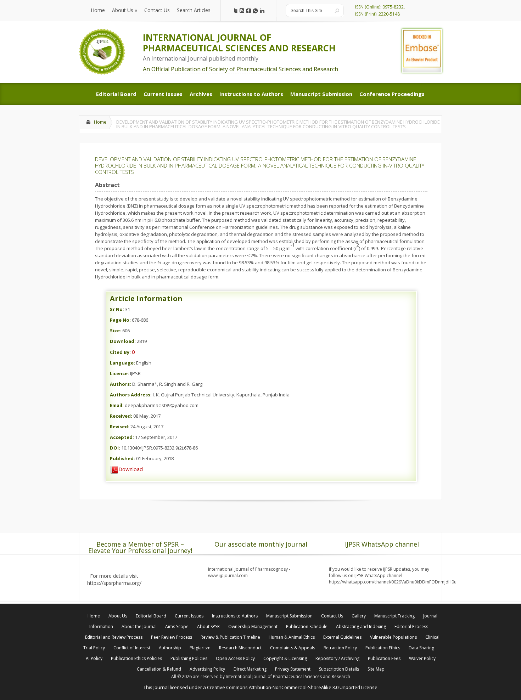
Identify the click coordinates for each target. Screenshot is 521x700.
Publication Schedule (306, 626)
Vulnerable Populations (393, 637)
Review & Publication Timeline (230, 637)
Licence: (119, 373)
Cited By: (120, 352)
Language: (122, 363)
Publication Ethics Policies (136, 658)
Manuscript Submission (289, 616)
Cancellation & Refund (159, 669)
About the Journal (139, 626)
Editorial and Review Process (113, 637)
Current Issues (189, 616)
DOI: (115, 448)
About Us (117, 616)
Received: (121, 416)
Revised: (119, 426)
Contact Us (332, 616)
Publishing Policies (188, 658)
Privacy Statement (292, 669)
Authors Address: (131, 394)
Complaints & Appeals (292, 648)
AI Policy (94, 658)
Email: (117, 405)
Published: (122, 458)
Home (100, 122)
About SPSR (208, 626)
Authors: (120, 384)
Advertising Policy (207, 669)
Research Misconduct (240, 648)
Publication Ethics (382, 648)
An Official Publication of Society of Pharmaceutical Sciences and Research (240, 69)
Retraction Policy (340, 648)
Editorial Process (411, 626)
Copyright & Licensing (285, 658)
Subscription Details (339, 669)
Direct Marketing (250, 669)
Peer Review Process (171, 637)
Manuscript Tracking (394, 616)
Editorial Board (151, 616)
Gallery (359, 616)
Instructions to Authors (235, 616)
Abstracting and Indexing (361, 626)
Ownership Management (253, 626)
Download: (123, 341)
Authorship (170, 648)
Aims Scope (177, 626)
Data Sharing (421, 648)
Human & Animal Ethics (292, 637)
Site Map (376, 669)
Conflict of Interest (131, 648)
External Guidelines (342, 637)
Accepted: (122, 437)
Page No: (120, 320)
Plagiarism (200, 648)
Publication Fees (384, 658)
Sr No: (117, 309)
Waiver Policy (422, 658)
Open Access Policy (235, 658)
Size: (115, 330)
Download (130, 469)
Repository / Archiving (337, 658)
